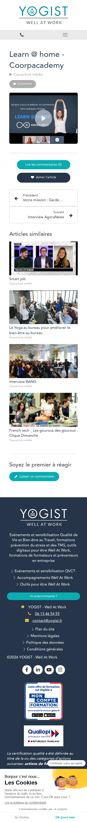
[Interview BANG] (43, 361)
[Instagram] (60, 669)
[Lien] (43, 735)
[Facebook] (27, 669)
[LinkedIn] (38, 669)
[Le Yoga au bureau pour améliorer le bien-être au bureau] (43, 307)
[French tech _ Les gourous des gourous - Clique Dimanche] (43, 410)
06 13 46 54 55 (47, 614)
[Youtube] (49, 669)
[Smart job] (43, 258)
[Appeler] (22, 35)
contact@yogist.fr (47, 620)
